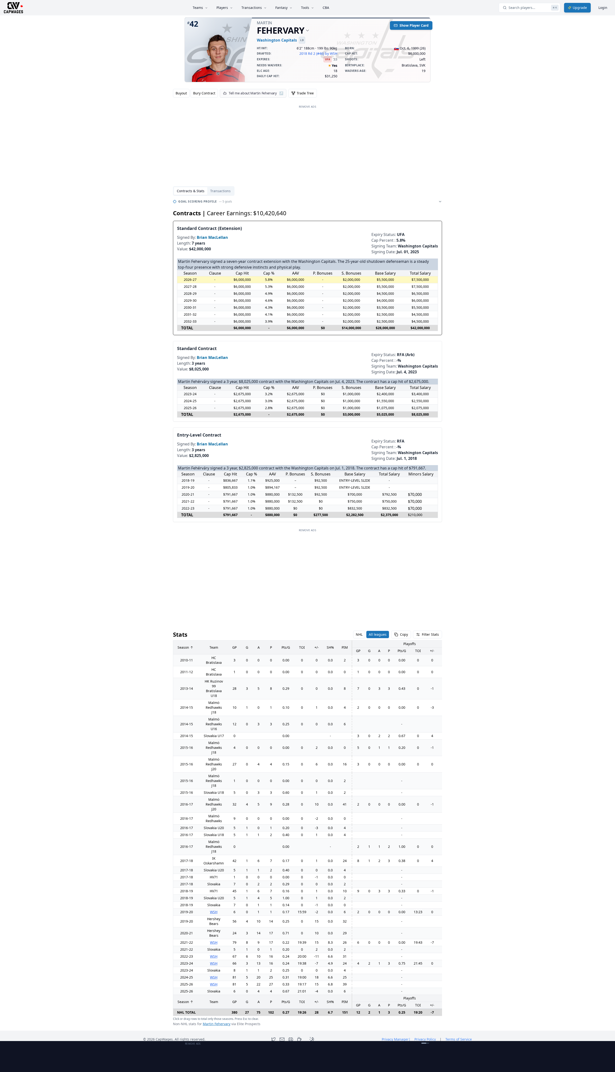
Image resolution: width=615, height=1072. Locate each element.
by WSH (331, 53)
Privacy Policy (425, 1039)
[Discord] (290, 1039)
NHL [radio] (359, 634)
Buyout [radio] (181, 93)
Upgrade (580, 7)
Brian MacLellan (212, 237)
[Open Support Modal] (299, 1039)
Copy (404, 634)
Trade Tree (305, 93)
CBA (326, 7)
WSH (213, 912)
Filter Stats (430, 634)
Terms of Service (458, 1039)
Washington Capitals (277, 40)
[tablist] (203, 191)
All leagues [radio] (378, 634)
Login (602, 7)
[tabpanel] (307, 612)
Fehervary (280, 30)
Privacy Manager (396, 1039)
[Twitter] (273, 1039)
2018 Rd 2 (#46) (311, 53)
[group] (195, 93)
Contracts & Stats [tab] (190, 191)
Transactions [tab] (220, 191)
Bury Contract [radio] (204, 93)
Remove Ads (307, 106)
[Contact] (282, 1039)
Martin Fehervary (216, 1024)
